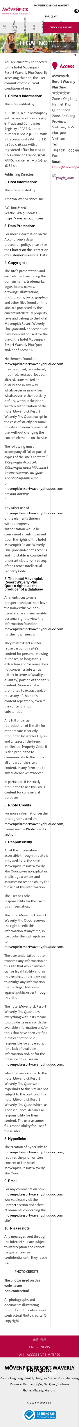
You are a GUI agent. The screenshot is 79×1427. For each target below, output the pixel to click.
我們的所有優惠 (25, 27)
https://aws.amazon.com (23, 218)
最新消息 (39, 1339)
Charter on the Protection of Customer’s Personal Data (26, 252)
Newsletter (39, 1362)
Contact (10, 1205)
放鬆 (34, 27)
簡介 (4, 27)
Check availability (61, 27)
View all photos (63, 46)
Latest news (39, 1347)
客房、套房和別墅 (14, 27)
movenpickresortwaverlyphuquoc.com (33, 364)
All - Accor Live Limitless (39, 1354)
